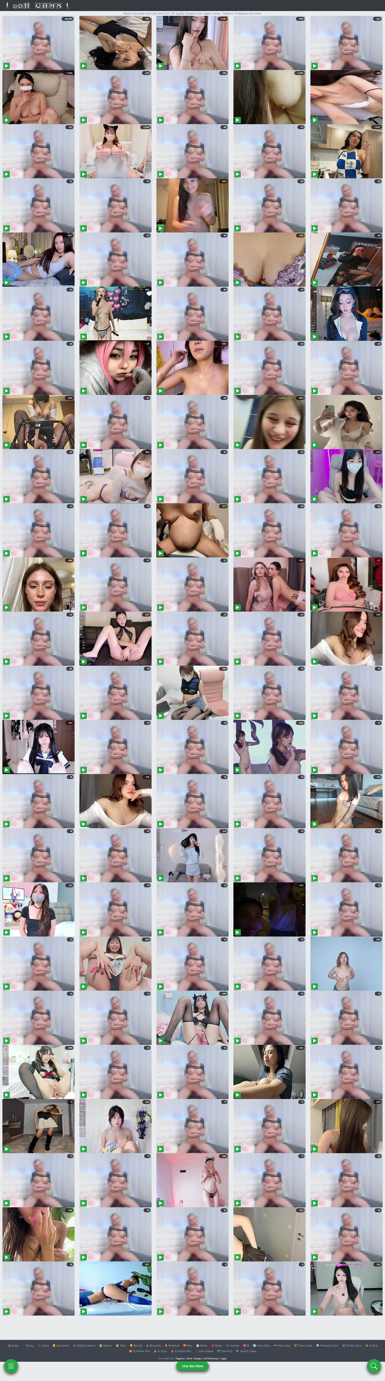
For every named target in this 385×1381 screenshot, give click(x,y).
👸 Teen (121, 1345)
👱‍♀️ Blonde (136, 1345)
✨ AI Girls (371, 1345)
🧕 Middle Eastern (84, 1345)
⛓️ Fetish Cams (351, 1345)
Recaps (198, 1358)
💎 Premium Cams (327, 1345)
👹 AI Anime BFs (181, 1351)
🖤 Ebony (28, 1345)
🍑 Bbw (187, 1345)
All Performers (211, 1358)
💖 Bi (246, 1345)
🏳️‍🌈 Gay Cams (282, 1345)
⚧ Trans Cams (303, 1345)
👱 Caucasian (60, 1345)
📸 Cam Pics (224, 1351)
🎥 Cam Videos (204, 1351)
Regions (180, 1358)
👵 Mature (105, 1345)
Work (189, 1358)
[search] (374, 1366)
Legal (223, 1358)
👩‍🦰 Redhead (171, 1345)
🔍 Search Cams (246, 1351)
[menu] (11, 1366)
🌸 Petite (202, 1345)
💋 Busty (216, 1345)
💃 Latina (43, 1345)
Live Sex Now (192, 1366)
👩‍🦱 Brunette (153, 1345)
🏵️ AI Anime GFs (139, 1351)
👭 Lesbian (232, 1345)
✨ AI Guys (160, 1351)
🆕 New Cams (261, 1345)
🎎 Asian (12, 1345)
